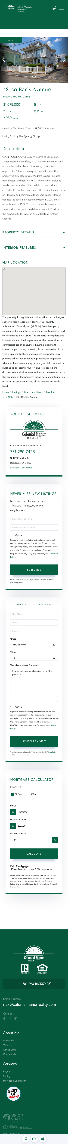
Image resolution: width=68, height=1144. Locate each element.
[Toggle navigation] (61, 8)
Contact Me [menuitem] (9, 1054)
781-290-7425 (54, 8)
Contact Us (15, 468)
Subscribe (34, 569)
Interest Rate (18, 833)
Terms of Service (19, 755)
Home (5, 392)
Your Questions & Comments (24, 665)
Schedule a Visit (45, 605)
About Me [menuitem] (8, 1040)
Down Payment (19, 819)
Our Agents (27, 468)
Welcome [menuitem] (8, 1045)
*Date (13, 638)
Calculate (34, 853)
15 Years (33, 794)
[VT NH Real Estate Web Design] (34, 1118)
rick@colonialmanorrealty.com (29, 1004)
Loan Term (16, 787)
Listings (16, 392)
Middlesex (37, 392)
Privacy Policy (51, 752)
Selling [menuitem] (6, 1076)
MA (26, 392)
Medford (51, 392)
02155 (9, 397)
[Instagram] (9, 1018)
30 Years (19, 794)
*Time (13, 652)
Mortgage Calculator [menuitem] (14, 1080)
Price (13, 805)
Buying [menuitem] (6, 1071)
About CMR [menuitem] (9, 1049)
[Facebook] (4, 1018)
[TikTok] (15, 1018)
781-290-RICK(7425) (36, 984)
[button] (5, 60)
